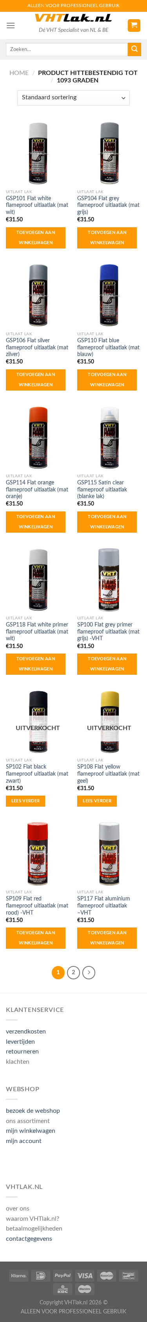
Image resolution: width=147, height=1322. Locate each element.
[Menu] (10, 25)
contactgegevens (29, 1239)
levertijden (20, 1042)
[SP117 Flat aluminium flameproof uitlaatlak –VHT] (109, 854)
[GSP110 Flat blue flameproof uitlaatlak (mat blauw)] (109, 295)
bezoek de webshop (33, 1111)
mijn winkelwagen (30, 1131)
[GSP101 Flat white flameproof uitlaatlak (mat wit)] (38, 153)
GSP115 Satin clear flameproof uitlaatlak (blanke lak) (102, 489)
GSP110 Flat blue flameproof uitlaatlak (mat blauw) (108, 347)
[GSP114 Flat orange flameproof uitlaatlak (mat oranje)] (38, 438)
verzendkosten (26, 1031)
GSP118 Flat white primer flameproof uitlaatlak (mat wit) (37, 631)
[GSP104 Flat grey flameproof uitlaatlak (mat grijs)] (109, 153)
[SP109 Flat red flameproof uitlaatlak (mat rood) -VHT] (38, 854)
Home (19, 73)
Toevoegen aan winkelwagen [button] (35, 237)
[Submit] (134, 49)
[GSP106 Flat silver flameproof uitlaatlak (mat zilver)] (38, 295)
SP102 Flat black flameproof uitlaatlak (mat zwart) (37, 773)
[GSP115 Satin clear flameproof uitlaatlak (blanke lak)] (109, 438)
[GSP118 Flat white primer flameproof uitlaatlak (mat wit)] (38, 580)
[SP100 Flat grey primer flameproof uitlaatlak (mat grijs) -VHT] (109, 580)
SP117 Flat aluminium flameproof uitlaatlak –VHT (103, 905)
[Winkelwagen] (134, 25)
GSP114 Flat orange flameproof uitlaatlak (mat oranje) (37, 489)
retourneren (22, 1051)
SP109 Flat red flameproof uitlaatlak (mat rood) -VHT (37, 905)
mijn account (24, 1141)
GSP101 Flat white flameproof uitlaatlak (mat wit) (37, 205)
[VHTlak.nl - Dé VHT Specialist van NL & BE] (73, 18)
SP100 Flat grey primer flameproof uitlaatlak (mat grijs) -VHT (108, 631)
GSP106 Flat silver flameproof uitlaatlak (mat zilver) (37, 347)
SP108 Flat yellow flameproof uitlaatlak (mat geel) (108, 773)
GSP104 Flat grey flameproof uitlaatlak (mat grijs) (108, 205)
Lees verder (25, 801)
